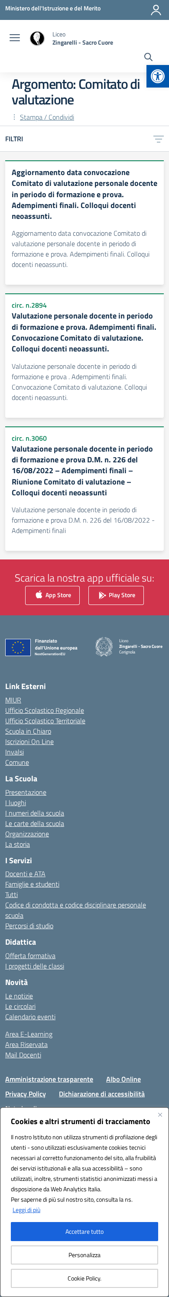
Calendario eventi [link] (30, 1016)
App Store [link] (57, 594)
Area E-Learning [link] (28, 1034)
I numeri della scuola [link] (34, 813)
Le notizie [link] (19, 996)
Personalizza (84, 1254)
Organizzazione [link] (27, 834)
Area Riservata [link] (26, 1044)
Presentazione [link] (25, 792)
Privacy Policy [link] (25, 1094)
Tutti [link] (11, 894)
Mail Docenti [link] (23, 1055)
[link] (157, 76)
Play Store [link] (121, 594)
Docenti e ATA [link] (25, 873)
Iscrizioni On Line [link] (29, 741)
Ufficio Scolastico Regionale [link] (44, 710)
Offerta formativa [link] (30, 955)
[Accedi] (156, 10)
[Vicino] (160, 1114)
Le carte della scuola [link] (34, 823)
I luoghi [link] (15, 802)
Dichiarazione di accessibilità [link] (102, 1094)
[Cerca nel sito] (148, 58)
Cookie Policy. (84, 1278)
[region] (84, 1202)
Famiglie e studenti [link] (32, 884)
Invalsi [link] (14, 752)
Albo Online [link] (123, 1079)
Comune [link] (17, 762)
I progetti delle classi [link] (34, 966)
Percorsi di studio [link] (29, 925)
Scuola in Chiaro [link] (28, 731)
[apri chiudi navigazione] (15, 38)
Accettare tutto (84, 1231)
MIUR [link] (13, 700)
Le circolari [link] (20, 1006)
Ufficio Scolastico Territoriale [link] (45, 720)
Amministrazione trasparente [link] (49, 1079)
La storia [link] (17, 844)
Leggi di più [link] (26, 1209)
